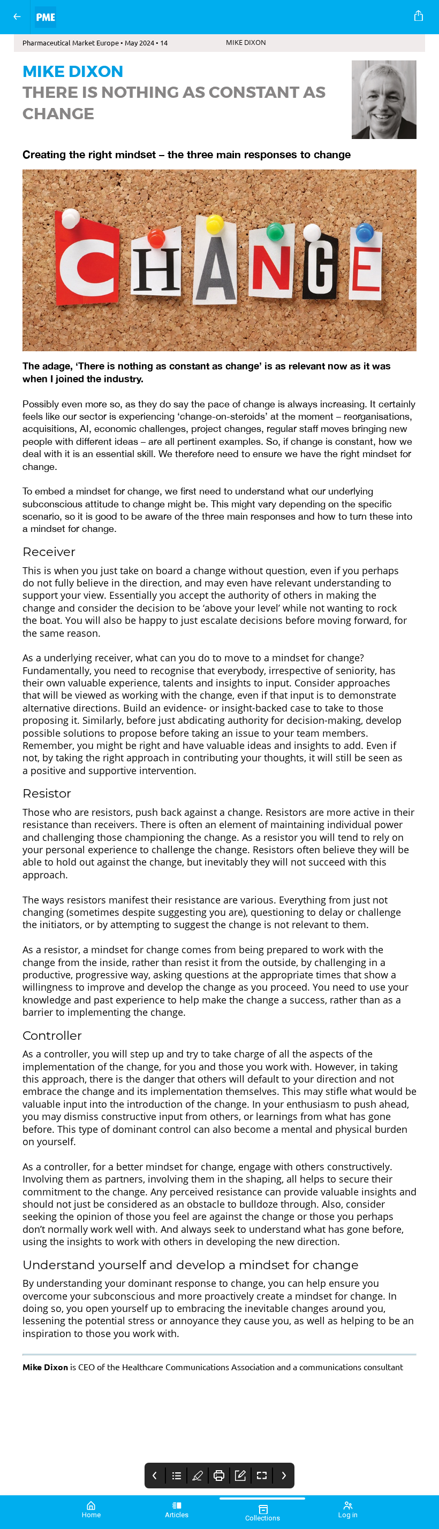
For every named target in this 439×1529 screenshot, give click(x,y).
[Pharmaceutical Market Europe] (217, 17)
